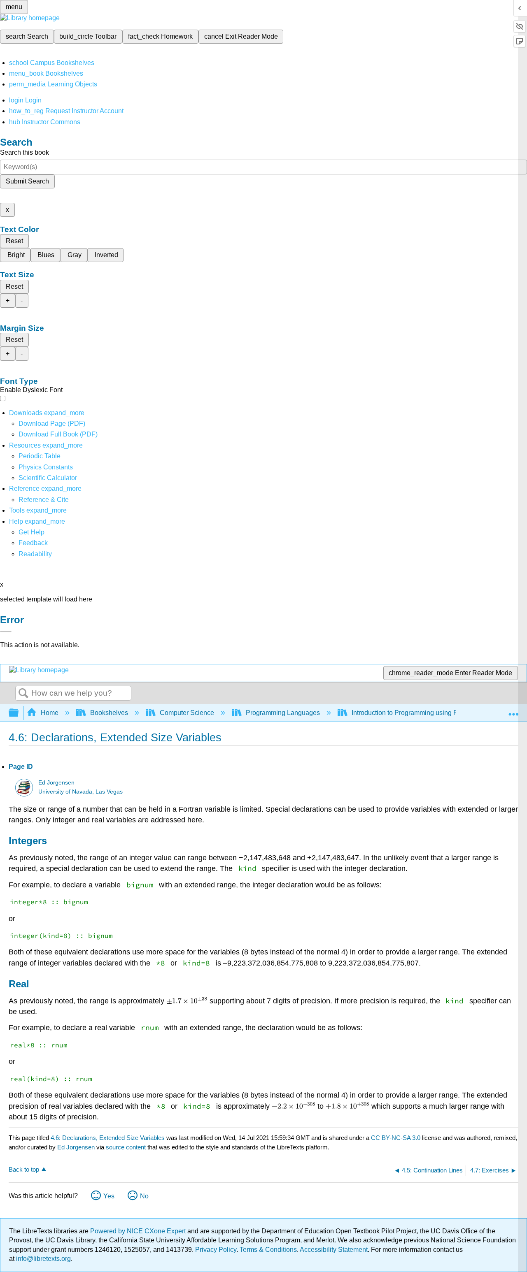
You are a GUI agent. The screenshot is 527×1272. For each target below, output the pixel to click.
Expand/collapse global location (513, 710)
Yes (108, 1196)
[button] (33, 542)
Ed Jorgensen (56, 783)
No (144, 1196)
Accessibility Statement (334, 1249)
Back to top (24, 1169)
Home (49, 712)
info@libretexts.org (42, 1258)
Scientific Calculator (48, 477)
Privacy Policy (215, 1249)
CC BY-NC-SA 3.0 (395, 1137)
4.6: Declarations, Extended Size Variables (108, 1137)
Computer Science (187, 712)
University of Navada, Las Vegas (80, 792)
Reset (14, 240)
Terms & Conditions (268, 1249)
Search (23, 694)
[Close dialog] (6, 631)
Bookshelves (109, 712)
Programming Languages (283, 712)
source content (126, 1147)
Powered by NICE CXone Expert (138, 1231)
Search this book (24, 152)
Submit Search (27, 181)
